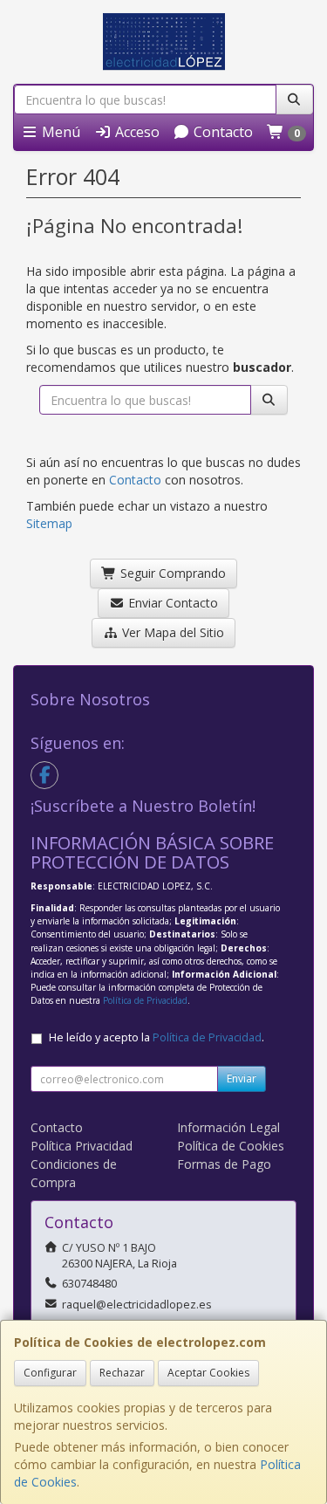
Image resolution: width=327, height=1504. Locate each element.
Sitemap (49, 523)
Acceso (136, 131)
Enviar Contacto (171, 602)
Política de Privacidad (145, 1000)
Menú (59, 131)
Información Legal (228, 1127)
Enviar (241, 1078)
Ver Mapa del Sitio (171, 632)
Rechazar (122, 1372)
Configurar (50, 1372)
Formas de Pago (224, 1164)
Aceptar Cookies (208, 1372)
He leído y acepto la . (156, 1037)
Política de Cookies (230, 1145)
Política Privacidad (82, 1145)
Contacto (221, 131)
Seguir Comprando (171, 573)
